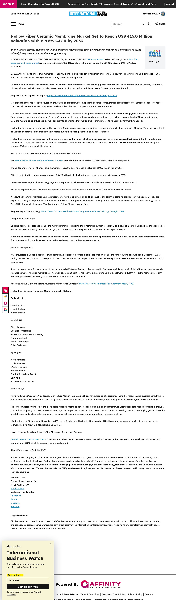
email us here (17, 488)
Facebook (16, 495)
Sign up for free (28, 586)
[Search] (143, 24)
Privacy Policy (135, 594)
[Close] (50, 544)
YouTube (15, 506)
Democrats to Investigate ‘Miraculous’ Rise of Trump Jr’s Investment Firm (111, 4)
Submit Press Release (67, 594)
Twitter (14, 499)
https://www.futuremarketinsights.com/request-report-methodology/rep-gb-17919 (82, 211)
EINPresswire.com (94, 59)
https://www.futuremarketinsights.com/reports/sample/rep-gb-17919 (82, 95)
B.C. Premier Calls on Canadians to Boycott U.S (31, 4)
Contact (149, 594)
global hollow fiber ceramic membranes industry (39, 160)
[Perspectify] (5, 297)
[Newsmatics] (5, 309)
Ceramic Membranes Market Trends (28, 439)
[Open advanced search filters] (149, 24)
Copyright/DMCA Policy (113, 594)
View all (170, 4)
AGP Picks (8, 4)
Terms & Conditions (89, 594)
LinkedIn (15, 503)
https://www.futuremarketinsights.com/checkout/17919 (106, 283)
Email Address (15, 575)
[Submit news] (5, 290)
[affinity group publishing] (5, 303)
